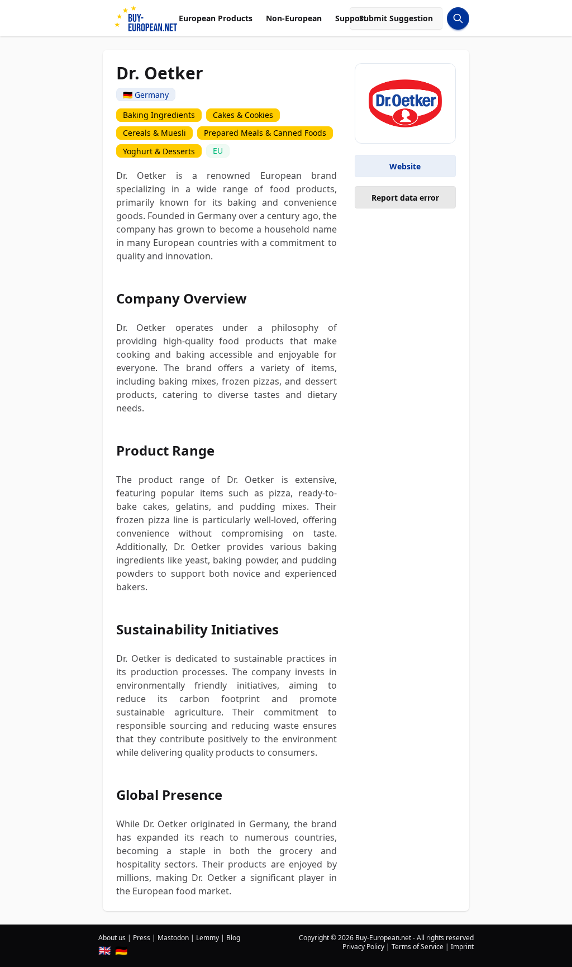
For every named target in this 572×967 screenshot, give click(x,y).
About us (112, 937)
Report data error (405, 197)
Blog (233, 937)
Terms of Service (418, 946)
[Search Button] (458, 18)
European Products (215, 18)
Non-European (294, 18)
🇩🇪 (121, 950)
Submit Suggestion (396, 18)
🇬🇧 (104, 950)
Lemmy (207, 937)
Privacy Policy (363, 946)
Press (141, 937)
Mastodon (173, 937)
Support (350, 18)
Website (405, 166)
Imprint (462, 946)
